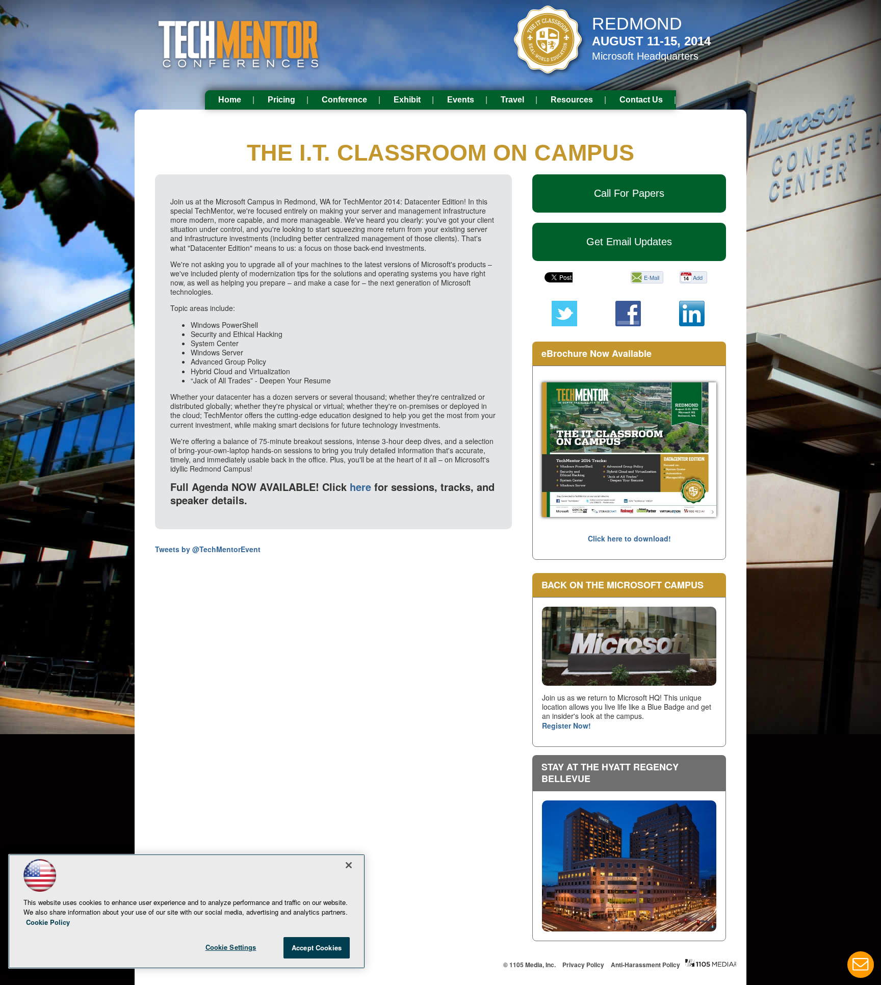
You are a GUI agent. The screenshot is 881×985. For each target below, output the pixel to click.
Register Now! (566, 725)
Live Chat (860, 964)
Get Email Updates (629, 241)
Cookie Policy (48, 922)
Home (229, 99)
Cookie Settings (230, 947)
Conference (344, 99)
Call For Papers (629, 193)
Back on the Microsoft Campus (622, 584)
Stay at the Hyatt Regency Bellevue (610, 772)
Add (698, 277)
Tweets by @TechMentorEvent (208, 549)
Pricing (281, 99)
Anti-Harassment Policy (645, 964)
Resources (572, 99)
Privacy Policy (583, 964)
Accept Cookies (317, 947)
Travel (512, 99)
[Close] (349, 865)
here (360, 486)
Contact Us (641, 99)
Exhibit (407, 99)
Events (460, 99)
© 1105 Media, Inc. (529, 964)
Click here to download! (629, 538)
